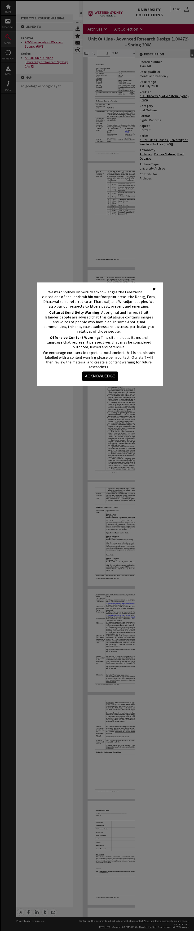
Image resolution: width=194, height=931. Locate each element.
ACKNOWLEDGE (100, 376)
